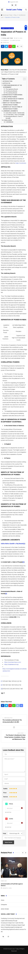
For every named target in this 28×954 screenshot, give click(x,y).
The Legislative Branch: (12, 89)
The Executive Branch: (11, 91)
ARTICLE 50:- (7, 83)
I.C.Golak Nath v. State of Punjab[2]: (15, 114)
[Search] (26, 9)
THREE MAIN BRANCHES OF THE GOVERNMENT (12, 86)
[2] (23, 562)
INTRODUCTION (7, 81)
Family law (4, 880)
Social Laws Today (14, 10)
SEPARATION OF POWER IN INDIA (12, 94)
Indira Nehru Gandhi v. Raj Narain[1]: (15, 113)
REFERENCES (9, 122)
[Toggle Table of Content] (23, 79)
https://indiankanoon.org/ (11, 664)
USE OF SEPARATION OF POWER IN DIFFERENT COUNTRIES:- (13, 100)
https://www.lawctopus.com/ (12, 662)
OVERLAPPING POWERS (10, 97)
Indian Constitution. (20, 163)
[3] (6, 593)
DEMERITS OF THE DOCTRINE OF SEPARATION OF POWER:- (12, 108)
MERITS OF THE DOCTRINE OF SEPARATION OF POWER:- (12, 104)
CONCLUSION (8, 120)
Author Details (5, 909)
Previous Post (8, 717)
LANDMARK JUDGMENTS (10, 111)
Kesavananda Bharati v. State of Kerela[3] (14, 117)
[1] (1, 681)
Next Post (21, 733)
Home (2, 900)
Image (4, 833)
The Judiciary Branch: (11, 93)
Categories (4, 904)
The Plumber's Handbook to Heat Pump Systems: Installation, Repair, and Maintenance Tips (15, 737)
